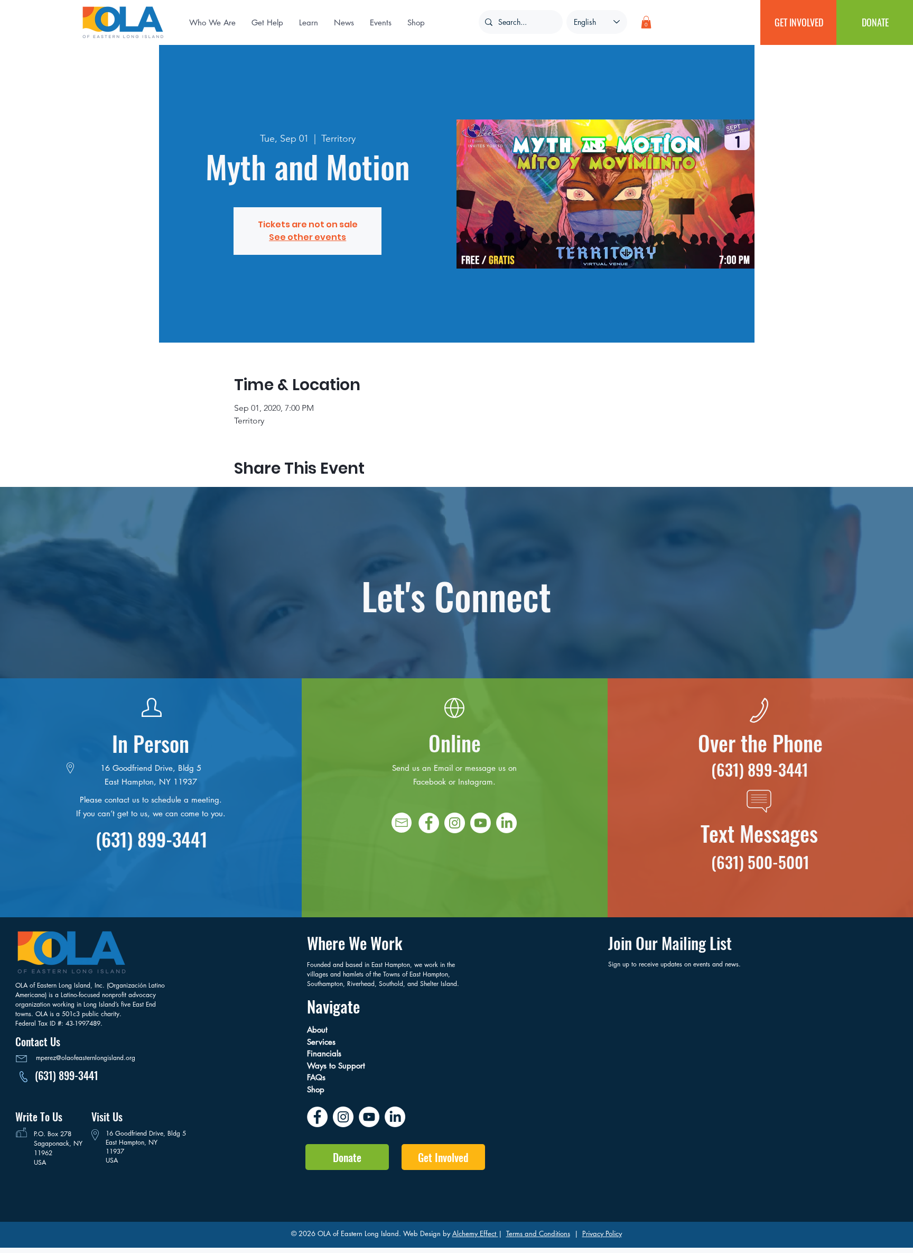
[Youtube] (480, 823)
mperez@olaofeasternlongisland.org (85, 1057)
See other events (307, 237)
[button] (344, 22)
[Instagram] (454, 823)
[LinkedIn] (506, 823)
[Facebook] (428, 823)
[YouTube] (369, 1117)
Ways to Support (338, 1066)
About (321, 1030)
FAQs (317, 1077)
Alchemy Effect (475, 1233)
